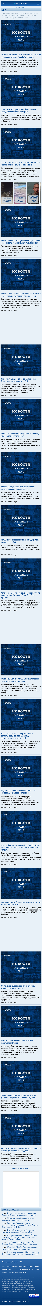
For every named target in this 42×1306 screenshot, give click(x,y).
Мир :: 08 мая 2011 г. (20, 1169)
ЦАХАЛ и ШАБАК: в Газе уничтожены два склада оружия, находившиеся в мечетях (21, 1248)
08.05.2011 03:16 (6, 1110)
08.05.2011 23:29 (6, 71)
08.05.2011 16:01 (6, 502)
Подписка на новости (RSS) (29, 1267)
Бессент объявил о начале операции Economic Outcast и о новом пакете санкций (19, 1214)
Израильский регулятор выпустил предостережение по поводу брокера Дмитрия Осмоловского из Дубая (20, 1225)
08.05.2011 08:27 (6, 917)
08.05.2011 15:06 (6, 610)
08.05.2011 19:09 (6, 179)
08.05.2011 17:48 (6, 310)
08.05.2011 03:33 (6, 1057)
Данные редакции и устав (29, 1269)
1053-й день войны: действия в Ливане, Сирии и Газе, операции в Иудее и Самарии (20, 1243)
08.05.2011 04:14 (6, 1002)
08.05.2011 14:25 (6, 752)
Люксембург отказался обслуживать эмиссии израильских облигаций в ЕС (18, 1231)
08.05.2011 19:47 (6, 124)
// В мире (14, 71)
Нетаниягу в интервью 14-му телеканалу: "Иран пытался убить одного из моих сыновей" (20, 1253)
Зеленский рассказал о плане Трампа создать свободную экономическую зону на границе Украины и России (19, 1237)
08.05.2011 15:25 (6, 555)
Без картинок (7, 1269)
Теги (3, 1267)
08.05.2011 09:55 (6, 807)
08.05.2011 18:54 (6, 255)
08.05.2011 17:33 (6, 395)
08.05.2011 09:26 (6, 864)
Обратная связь (12, 1267)
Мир (4, 10)
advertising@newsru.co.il (17, 1272)
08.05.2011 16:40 (6, 448)
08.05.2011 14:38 (6, 695)
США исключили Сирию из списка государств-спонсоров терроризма (18, 1219)
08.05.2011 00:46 (6, 1163)
